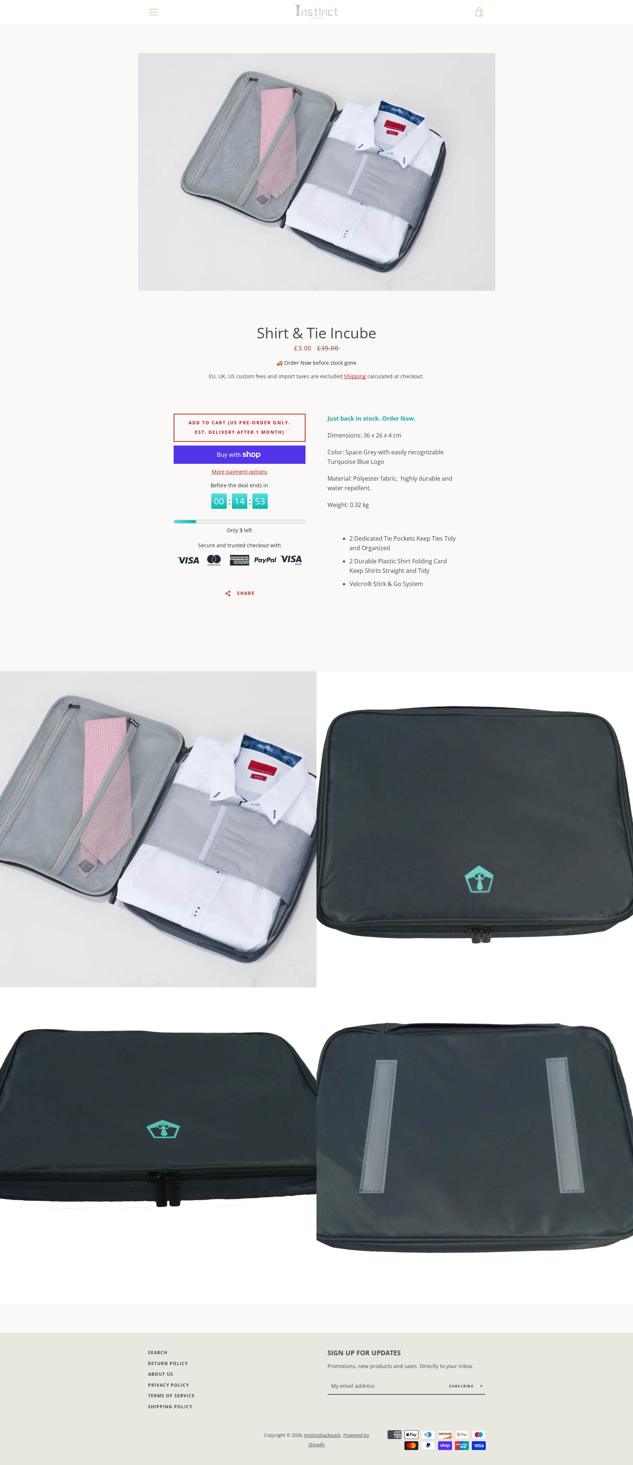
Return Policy (168, 1363)
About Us (160, 1374)
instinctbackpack (322, 1435)
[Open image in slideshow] (316, 172)
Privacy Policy (168, 1385)
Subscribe (462, 1386)
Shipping (355, 376)
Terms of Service (171, 1396)
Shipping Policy (170, 1407)
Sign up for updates (364, 1352)
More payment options (239, 471)
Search (157, 1352)
